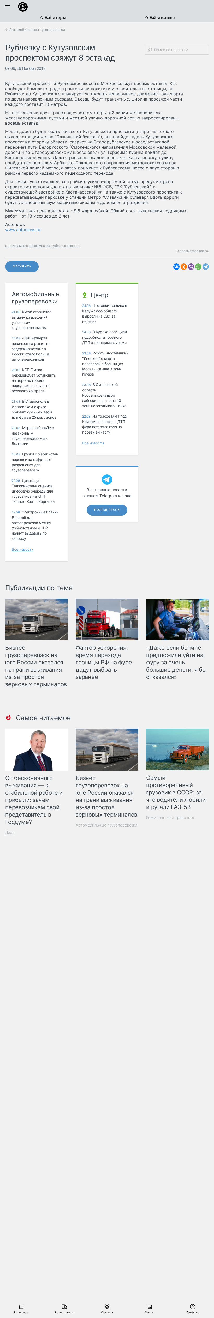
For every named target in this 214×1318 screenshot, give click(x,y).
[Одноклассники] (184, 266)
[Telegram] (206, 266)
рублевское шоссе (65, 246)
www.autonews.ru (22, 229)
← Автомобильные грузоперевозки (35, 29)
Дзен (10, 832)
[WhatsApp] (198, 266)
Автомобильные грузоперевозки (106, 825)
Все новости (22, 549)
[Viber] (191, 266)
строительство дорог (21, 246)
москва (44, 246)
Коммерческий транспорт (170, 817)
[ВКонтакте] (176, 266)
